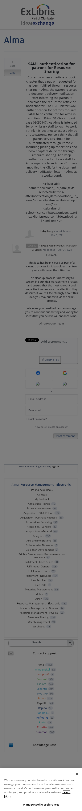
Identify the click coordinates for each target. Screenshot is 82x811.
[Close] (77, 774)
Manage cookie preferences (41, 804)
